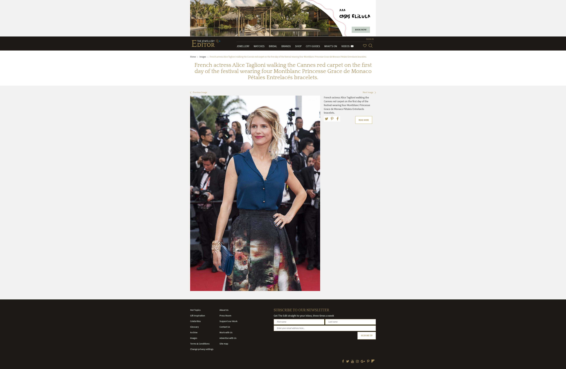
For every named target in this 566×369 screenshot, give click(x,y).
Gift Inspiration (197, 315)
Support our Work (228, 321)
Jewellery (243, 46)
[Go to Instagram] (357, 361)
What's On (330, 46)
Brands (286, 46)
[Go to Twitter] (347, 361)
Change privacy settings (201, 349)
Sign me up (366, 335)
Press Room (225, 315)
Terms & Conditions (200, 343)
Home (193, 57)
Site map (223, 343)
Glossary (194, 326)
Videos (346, 46)
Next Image (368, 92)
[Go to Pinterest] (368, 361)
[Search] (370, 46)
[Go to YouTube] (352, 361)
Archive (194, 332)
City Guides (313, 46)
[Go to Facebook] (343, 361)
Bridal (273, 46)
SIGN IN (370, 39)
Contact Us (224, 326)
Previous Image (200, 92)
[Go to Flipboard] (372, 361)
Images (202, 57)
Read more (364, 120)
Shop (298, 46)
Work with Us (225, 332)
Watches (259, 46)
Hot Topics (195, 309)
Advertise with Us (227, 338)
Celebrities (195, 321)
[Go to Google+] (363, 361)
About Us (223, 309)
